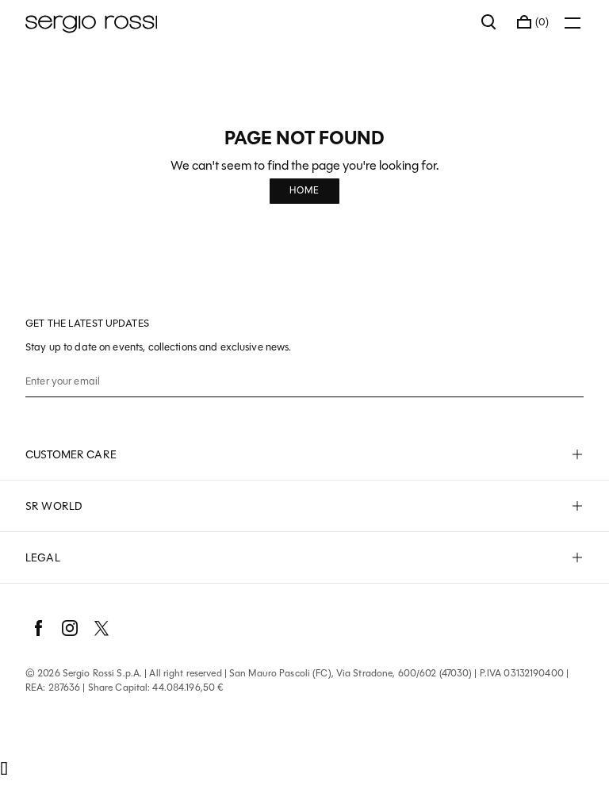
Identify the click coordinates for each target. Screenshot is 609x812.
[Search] (489, 22)
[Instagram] (69, 628)
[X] (101, 628)
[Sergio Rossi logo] (245, 22)
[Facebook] (38, 628)
